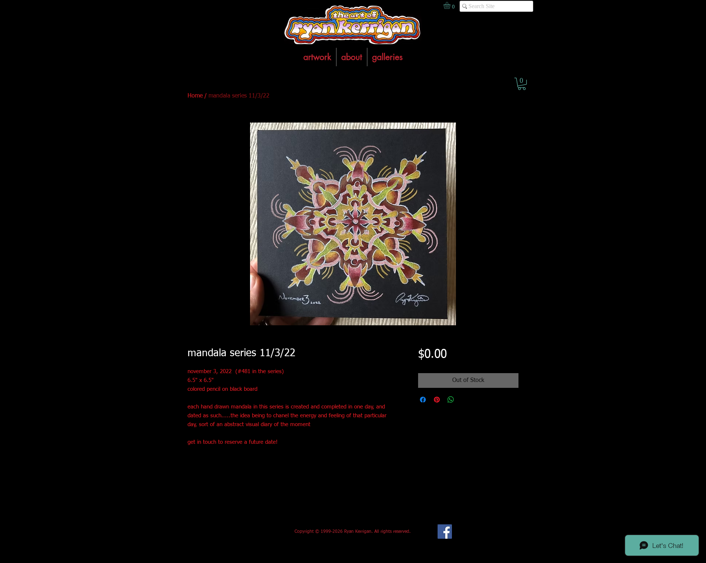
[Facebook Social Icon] (445, 531)
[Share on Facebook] (422, 399)
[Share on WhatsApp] (450, 399)
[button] (521, 84)
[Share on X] (464, 399)
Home (195, 96)
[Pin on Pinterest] (436, 399)
